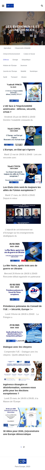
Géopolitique (26, 60)
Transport (14, 77)
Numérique (34, 71)
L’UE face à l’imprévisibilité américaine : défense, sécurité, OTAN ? (19, 109)
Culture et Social (29, 54)
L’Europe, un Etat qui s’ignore (19, 149)
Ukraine (23, 77)
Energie (15, 60)
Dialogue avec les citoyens (17, 347)
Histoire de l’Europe (10, 65)
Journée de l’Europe (10, 71)
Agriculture (7, 48)
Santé (5, 77)
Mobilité (23, 71)
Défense (6, 60)
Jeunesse (23, 65)
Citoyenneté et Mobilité (22, 48)
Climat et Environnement (11, 54)
